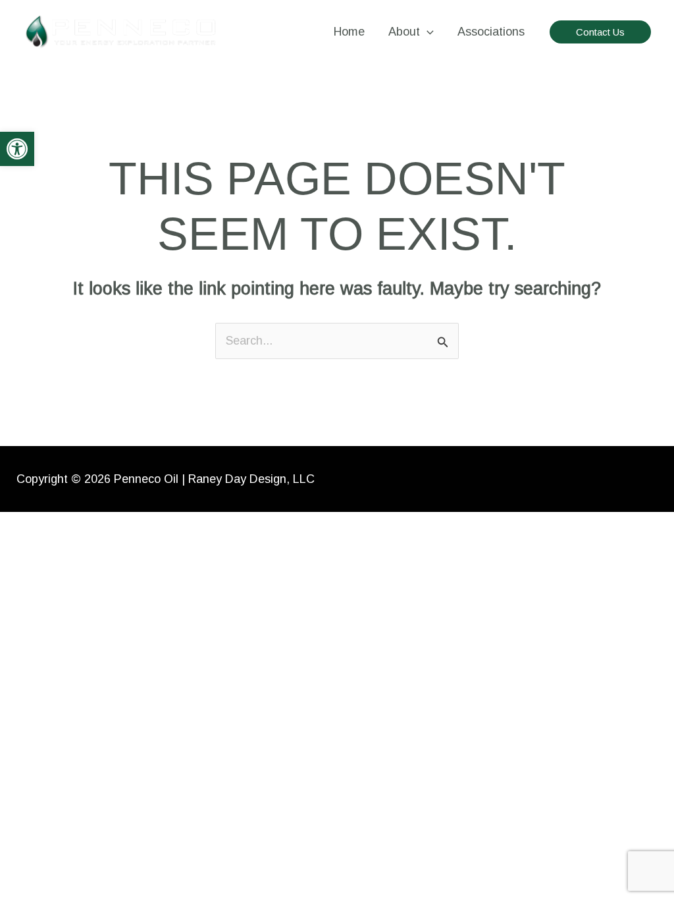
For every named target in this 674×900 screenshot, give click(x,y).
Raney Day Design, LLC (251, 479)
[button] (17, 149)
